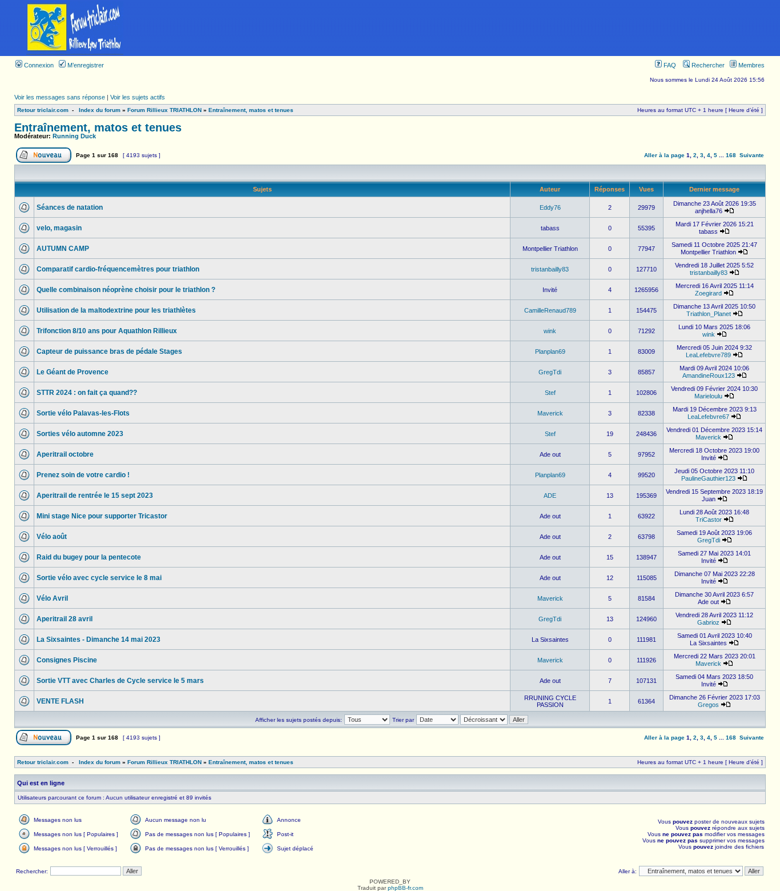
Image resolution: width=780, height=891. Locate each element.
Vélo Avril (52, 598)
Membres (751, 65)
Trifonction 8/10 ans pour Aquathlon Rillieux (107, 331)
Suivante (751, 155)
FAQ (669, 65)
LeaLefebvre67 (708, 416)
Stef (550, 392)
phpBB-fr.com (405, 888)
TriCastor (708, 519)
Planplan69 (550, 351)
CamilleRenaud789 (550, 310)
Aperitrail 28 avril (65, 619)
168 (731, 155)
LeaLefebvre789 (708, 354)
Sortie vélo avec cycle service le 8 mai (99, 578)
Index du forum (99, 110)
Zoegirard (708, 293)
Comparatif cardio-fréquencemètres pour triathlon (118, 269)
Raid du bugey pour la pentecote (89, 557)
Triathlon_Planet (708, 313)
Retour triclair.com (43, 110)
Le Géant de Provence (72, 372)
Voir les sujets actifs (137, 97)
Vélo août (52, 537)
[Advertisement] (465, 28)
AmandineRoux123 (708, 375)
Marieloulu (708, 396)
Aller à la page (664, 155)
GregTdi (549, 372)
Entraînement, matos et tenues (250, 110)
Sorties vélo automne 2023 (80, 434)
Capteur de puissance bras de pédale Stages (109, 351)
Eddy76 (550, 207)
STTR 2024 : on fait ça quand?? (87, 393)
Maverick (550, 413)
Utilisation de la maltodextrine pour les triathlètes (116, 310)
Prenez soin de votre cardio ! (83, 475)
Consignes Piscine (67, 660)
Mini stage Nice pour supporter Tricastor (102, 516)
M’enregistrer (85, 65)
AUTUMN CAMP (63, 249)
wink (550, 330)
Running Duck (74, 136)
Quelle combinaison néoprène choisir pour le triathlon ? (126, 290)
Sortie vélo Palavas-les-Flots (83, 413)
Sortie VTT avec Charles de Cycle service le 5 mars (120, 681)
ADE (550, 495)
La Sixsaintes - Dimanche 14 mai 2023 (98, 640)
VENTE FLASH (60, 701)
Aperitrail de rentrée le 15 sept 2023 (95, 496)
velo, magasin (59, 228)
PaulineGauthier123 (708, 478)
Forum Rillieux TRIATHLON (164, 110)
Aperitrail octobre (65, 454)
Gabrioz (708, 622)
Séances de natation (70, 207)
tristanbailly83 (550, 269)
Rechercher (707, 65)
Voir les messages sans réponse (59, 97)
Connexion (38, 65)
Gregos (708, 704)
